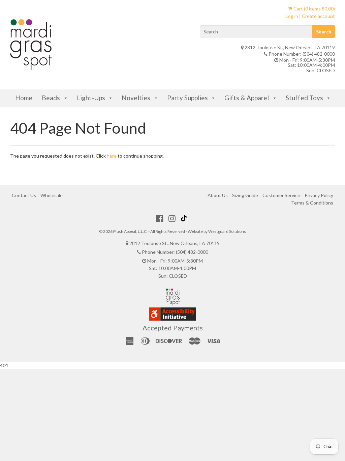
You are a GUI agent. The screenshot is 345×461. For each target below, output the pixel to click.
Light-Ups (91, 98)
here (112, 156)
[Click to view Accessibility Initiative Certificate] (172, 319)
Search (323, 31)
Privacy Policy (319, 195)
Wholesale (51, 195)
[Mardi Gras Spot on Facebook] (160, 218)
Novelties (137, 98)
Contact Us (24, 195)
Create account (318, 16)
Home (23, 98)
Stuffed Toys (305, 98)
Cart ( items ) (313, 8)
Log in (292, 16)
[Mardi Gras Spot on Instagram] (172, 218)
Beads (51, 98)
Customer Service (281, 195)
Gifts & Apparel (247, 98)
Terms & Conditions (312, 203)
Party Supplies (188, 98)
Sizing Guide (245, 195)
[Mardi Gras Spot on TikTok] (184, 218)
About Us (218, 195)
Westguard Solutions (227, 231)
